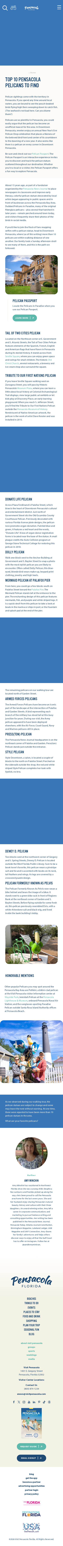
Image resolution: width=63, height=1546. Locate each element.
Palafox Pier (38, 589)
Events (31, 1307)
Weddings (32, 1354)
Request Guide (28, 1446)
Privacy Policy (31, 1493)
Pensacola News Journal (35, 188)
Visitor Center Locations (31, 1379)
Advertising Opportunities (31, 1485)
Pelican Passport (40, 153)
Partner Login (31, 1489)
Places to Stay (31, 1312)
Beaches (31, 1298)
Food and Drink (31, 1316)
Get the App (31, 1478)
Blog (31, 1334)
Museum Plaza (24, 388)
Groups (31, 1347)
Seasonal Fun (31, 1329)
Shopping (31, 1321)
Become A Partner (32, 1481)
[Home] (31, 8)
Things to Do (31, 1303)
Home (33, 72)
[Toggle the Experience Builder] (13, 7)
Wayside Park (11, 997)
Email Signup (28, 1458)
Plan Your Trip (31, 1325)
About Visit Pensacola (31, 1343)
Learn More (21, 318)
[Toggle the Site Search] (5, 8)
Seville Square (12, 356)
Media (31, 1358)
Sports (31, 1350)
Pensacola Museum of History (32, 409)
